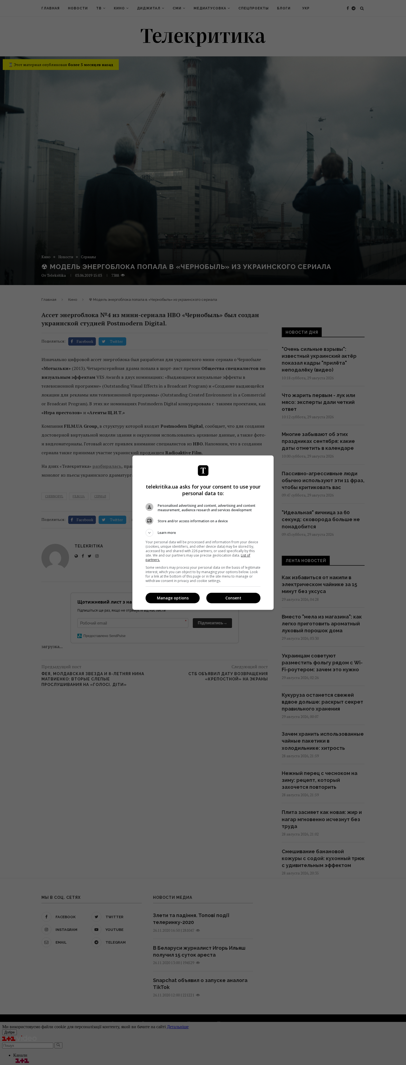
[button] (203, 533)
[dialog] (203, 532)
